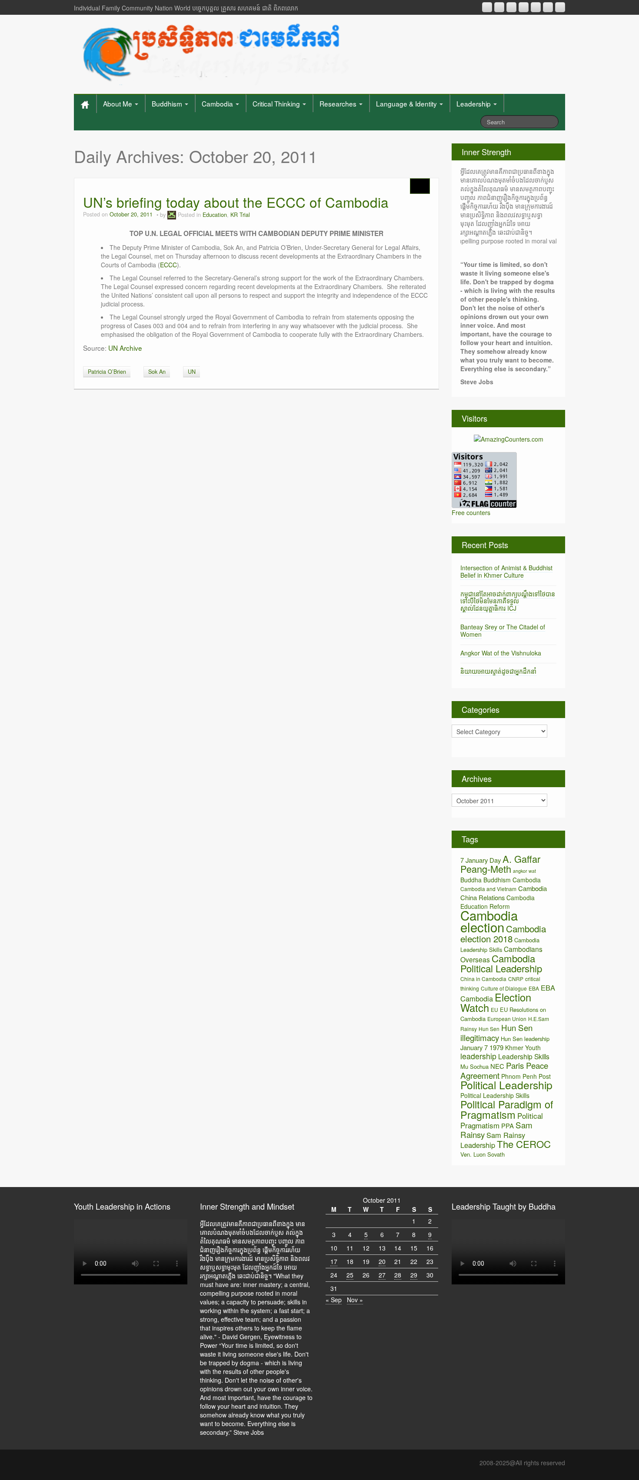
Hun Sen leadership (525, 1038)
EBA (534, 988)
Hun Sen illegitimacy (496, 1032)
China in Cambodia (483, 978)
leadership (478, 1056)
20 (382, 1261)
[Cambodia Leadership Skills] (214, 52)
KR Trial (240, 215)
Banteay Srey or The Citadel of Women (502, 630)
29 (413, 1274)
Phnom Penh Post (526, 1076)
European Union (506, 1018)
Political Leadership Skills (494, 1095)
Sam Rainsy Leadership (492, 1140)
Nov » (355, 1299)
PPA (507, 1125)
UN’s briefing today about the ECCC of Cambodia (236, 202)
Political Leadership (506, 1084)
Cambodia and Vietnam (488, 888)
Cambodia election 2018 (503, 933)
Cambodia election (489, 921)
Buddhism (168, 103)
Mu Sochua (474, 1066)
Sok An (157, 372)
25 (349, 1274)
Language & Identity (407, 103)
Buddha (471, 879)
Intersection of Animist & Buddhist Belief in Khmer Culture (506, 571)
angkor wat (524, 871)
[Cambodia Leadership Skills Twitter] (560, 7)
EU (494, 1009)
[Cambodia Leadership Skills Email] (499, 7)
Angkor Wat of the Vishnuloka (500, 653)
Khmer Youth (523, 1047)
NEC (497, 1066)
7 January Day (480, 860)
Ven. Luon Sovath (482, 1154)
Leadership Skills (523, 1056)
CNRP (515, 978)
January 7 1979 (481, 1047)
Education (215, 215)
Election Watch (495, 1002)
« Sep (334, 1299)
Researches (339, 103)
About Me (118, 103)
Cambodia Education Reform (497, 902)
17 (333, 1261)
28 (397, 1274)
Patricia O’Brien (107, 372)
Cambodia (218, 103)
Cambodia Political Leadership (501, 963)
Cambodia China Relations (503, 893)
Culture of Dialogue (504, 988)
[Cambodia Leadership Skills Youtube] (511, 7)
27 (382, 1274)
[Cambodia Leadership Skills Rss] (487, 7)
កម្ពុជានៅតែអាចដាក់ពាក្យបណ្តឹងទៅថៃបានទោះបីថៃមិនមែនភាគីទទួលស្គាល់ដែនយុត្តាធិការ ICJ (507, 601)
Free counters (471, 512)
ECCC (168, 264)
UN (192, 372)
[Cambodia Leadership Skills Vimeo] (548, 7)
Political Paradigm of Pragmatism (506, 1109)
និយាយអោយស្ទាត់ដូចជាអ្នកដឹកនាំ (498, 671)
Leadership (474, 103)
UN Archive (125, 348)
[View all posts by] (171, 215)
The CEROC (524, 1144)
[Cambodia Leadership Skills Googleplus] (524, 7)
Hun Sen (489, 1028)
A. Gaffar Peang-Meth (500, 863)
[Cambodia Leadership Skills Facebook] (536, 7)
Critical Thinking (277, 103)
